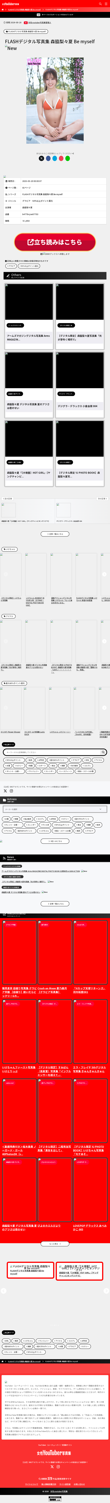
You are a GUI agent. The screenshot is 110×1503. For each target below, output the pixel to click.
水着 (8, 765)
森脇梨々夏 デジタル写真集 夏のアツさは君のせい (21, 892)
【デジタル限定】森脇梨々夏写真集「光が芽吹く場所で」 (24, 881)
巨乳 (87, 760)
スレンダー (49, 771)
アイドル (9, 616)
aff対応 (41, 760)
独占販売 (27, 819)
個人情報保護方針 (48, 1484)
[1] (51, 1325)
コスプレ (87, 765)
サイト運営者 (65, 1484)
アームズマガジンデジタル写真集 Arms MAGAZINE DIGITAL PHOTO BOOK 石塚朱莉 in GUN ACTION (41, 871)
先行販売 (74, 765)
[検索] (103, 752)
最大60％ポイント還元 (15, 683)
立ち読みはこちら (58, 241)
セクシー (19, 765)
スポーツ (42, 765)
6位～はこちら (56, 841)
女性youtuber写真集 (59, 1491)
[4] (56, 1325)
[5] (58, 1325)
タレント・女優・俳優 (15, 771)
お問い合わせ (79, 1484)
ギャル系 (45, 824)
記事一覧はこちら (56, 534)
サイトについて (31, 1484)
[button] (5, 574)
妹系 (30, 760)
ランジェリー (34, 771)
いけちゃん (10, 549)
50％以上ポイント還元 (29, 266)
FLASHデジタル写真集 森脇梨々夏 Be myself (24, 9)
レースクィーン (66, 771)
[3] (54, 1325)
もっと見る (53, 1243)
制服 (31, 765)
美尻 (78, 831)
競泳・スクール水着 (86, 771)
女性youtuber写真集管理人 (39, 22)
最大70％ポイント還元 (84, 819)
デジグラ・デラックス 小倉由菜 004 (75, 1270)
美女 (53, 765)
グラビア (11, 266)
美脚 (63, 765)
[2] (52, 1325)
